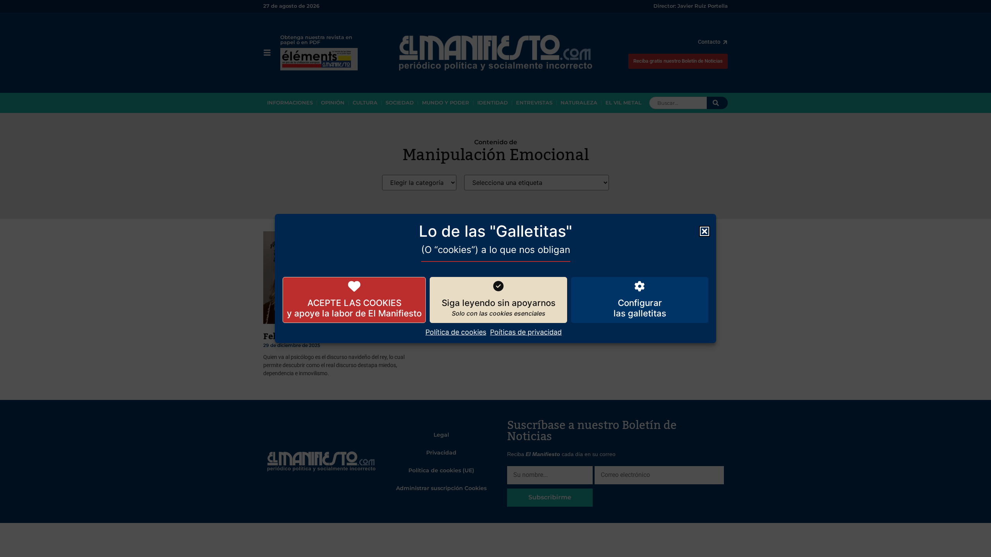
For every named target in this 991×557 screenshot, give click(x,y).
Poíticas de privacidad (526, 332)
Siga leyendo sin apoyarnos (499, 302)
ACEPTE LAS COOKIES (354, 302)
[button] (704, 231)
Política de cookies (455, 332)
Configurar (640, 302)
